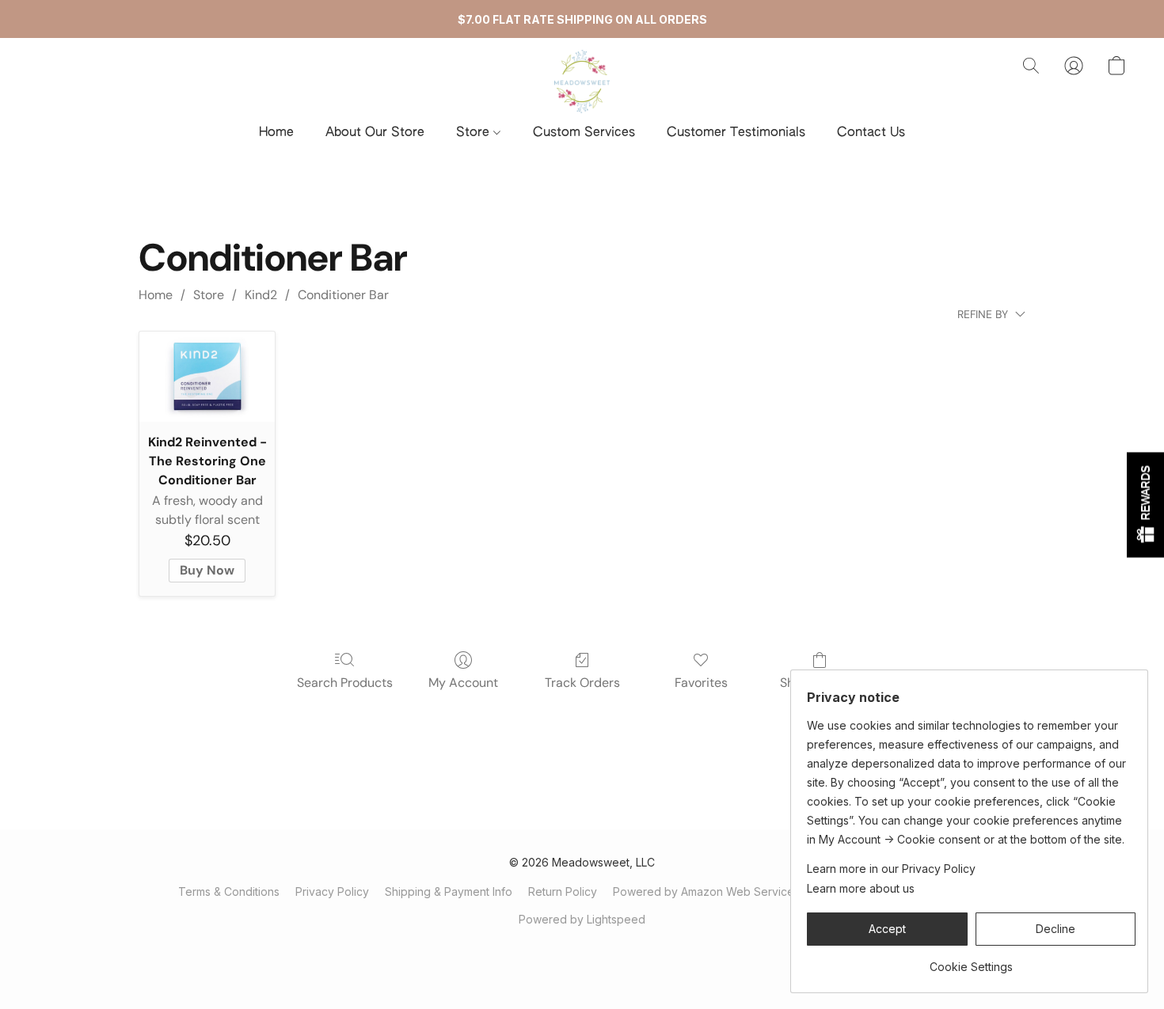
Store (474, 133)
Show (1145, 504)
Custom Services (584, 133)
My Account (463, 682)
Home (276, 133)
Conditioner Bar (343, 294)
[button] (582, 81)
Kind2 (261, 294)
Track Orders (582, 682)
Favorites (701, 682)
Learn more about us (861, 888)
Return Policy (562, 891)
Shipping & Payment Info (448, 891)
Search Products (345, 682)
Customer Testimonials (736, 133)
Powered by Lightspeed (582, 919)
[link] (971, 961)
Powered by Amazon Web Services (706, 891)
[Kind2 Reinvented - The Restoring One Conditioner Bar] (207, 377)
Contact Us (871, 133)
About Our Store (374, 133)
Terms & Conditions (229, 891)
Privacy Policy (332, 891)
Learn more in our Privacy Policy (891, 868)
